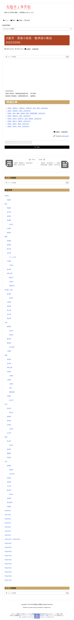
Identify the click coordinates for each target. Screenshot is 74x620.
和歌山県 (9, 367)
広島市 (11, 429)
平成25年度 (8, 564)
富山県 (9, 310)
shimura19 (65, 136)
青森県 (9, 208)
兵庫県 (9, 396)
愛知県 (9, 343)
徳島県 (9, 449)
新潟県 (9, 294)
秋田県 (9, 216)
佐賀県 (9, 478)
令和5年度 (8, 523)
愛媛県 (9, 453)
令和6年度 (8, 519)
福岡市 (11, 469)
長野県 (9, 306)
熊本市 (11, 494)
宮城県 (9, 220)
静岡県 (9, 326)
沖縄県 (9, 506)
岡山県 (9, 408)
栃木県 (9, 249)
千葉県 (9, 261)
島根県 (9, 416)
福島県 (9, 232)
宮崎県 (9, 498)
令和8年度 (8, 510)
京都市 (11, 375)
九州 (6, 461)
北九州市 (12, 474)
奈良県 (9, 363)
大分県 (9, 486)
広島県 (9, 425)
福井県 (9, 318)
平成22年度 (8, 576)
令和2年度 (8, 535)
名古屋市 (12, 347)
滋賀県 (9, 359)
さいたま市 (12, 257)
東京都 (9, 269)
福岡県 (9, 465)
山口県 (9, 433)
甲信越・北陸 (9, 290)
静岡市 (11, 335)
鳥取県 (9, 420)
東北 (6, 204)
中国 (6, 404)
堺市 (10, 388)
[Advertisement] (20, 73)
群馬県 (9, 245)
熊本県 (9, 490)
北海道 (7, 195)
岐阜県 (9, 339)
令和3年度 (8, 531)
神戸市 (11, 400)
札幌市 (9, 200)
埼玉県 (9, 253)
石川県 (9, 314)
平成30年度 (8, 543)
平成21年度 (8, 580)
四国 (6, 437)
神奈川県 (9, 273)
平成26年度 (8, 560)
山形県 (9, 228)
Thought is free (46, 607)
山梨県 (9, 302)
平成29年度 (8, 547)
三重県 (9, 351)
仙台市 (11, 224)
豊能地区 (12, 392)
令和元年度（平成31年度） (13, 539)
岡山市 (11, 412)
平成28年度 (8, 551)
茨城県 (9, 241)
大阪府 (20, 20)
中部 (6, 322)
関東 (6, 236)
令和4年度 (35, 49)
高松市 (11, 445)
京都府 (9, 371)
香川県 (9, 441)
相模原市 (12, 285)
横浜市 (11, 277)
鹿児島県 (9, 502)
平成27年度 (8, 555)
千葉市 (11, 265)
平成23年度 (8, 572)
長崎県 (9, 482)
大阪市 (28, 20)
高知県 (9, 457)
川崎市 (11, 281)
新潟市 (11, 298)
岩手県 (9, 212)
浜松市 (11, 330)
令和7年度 (8, 514)
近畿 (13, 20)
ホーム (6, 20)
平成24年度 (8, 568)
